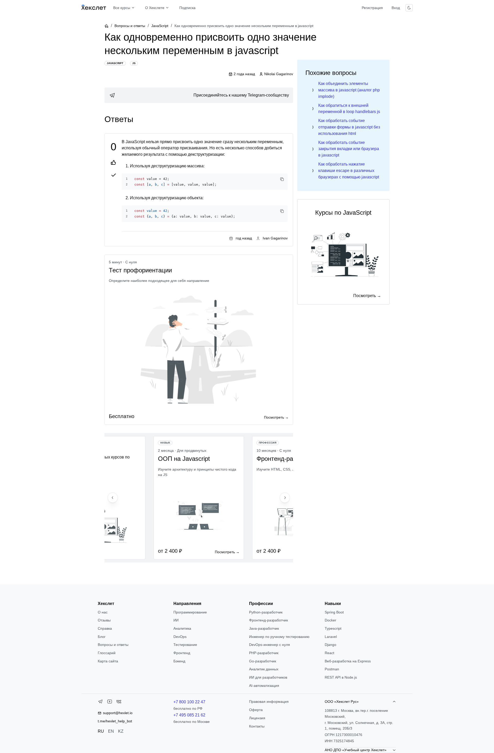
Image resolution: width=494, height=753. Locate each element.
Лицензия (257, 718)
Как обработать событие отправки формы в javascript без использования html (349, 127)
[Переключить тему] (409, 7)
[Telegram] (100, 702)
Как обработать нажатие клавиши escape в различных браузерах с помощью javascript (348, 170)
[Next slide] (285, 497)
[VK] (118, 702)
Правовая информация (269, 701)
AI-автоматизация (264, 685)
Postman (332, 669)
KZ (120, 731)
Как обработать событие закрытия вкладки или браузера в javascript (348, 149)
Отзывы (104, 620)
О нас (103, 612)
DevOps (180, 637)
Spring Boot (334, 612)
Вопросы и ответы (129, 26)
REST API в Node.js (341, 677)
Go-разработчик (262, 661)
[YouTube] (109, 702)
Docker (330, 620)
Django (330, 645)
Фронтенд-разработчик (268, 620)
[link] (198, 95)
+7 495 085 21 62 (189, 715)
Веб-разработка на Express (348, 661)
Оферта (256, 710)
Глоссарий (107, 653)
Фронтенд (181, 653)
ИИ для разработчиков (268, 677)
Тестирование (185, 645)
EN (111, 731)
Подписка (187, 8)
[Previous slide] (113, 497)
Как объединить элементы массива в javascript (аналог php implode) (349, 90)
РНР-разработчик (263, 653)
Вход (396, 8)
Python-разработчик (266, 612)
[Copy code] (282, 179)
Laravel (331, 637)
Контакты (256, 726)
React (329, 653)
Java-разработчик (264, 628)
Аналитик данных (263, 669)
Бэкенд (179, 661)
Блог (101, 637)
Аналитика (182, 628)
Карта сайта (108, 661)
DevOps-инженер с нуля (269, 645)
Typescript (333, 628)
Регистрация (372, 8)
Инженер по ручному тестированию (279, 637)
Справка (105, 628)
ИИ (176, 620)
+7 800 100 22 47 (189, 702)
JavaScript (159, 26)
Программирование (190, 612)
